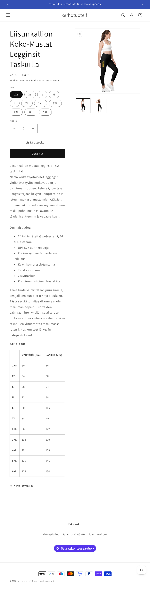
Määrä (13, 120)
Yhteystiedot (51, 534)
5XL (31, 112)
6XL (45, 112)
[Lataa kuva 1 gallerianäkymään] (83, 106)
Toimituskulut (33, 80)
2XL (40, 103)
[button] (8, 15)
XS (30, 94)
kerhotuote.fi (24, 581)
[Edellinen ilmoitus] (7, 4)
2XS (16, 94)
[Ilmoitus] (142, 4)
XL (27, 103)
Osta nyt (37, 153)
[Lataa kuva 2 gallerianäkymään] (99, 106)
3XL (55, 103)
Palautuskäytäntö (73, 534)
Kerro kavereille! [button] (24, 486)
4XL (16, 112)
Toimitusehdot (98, 534)
